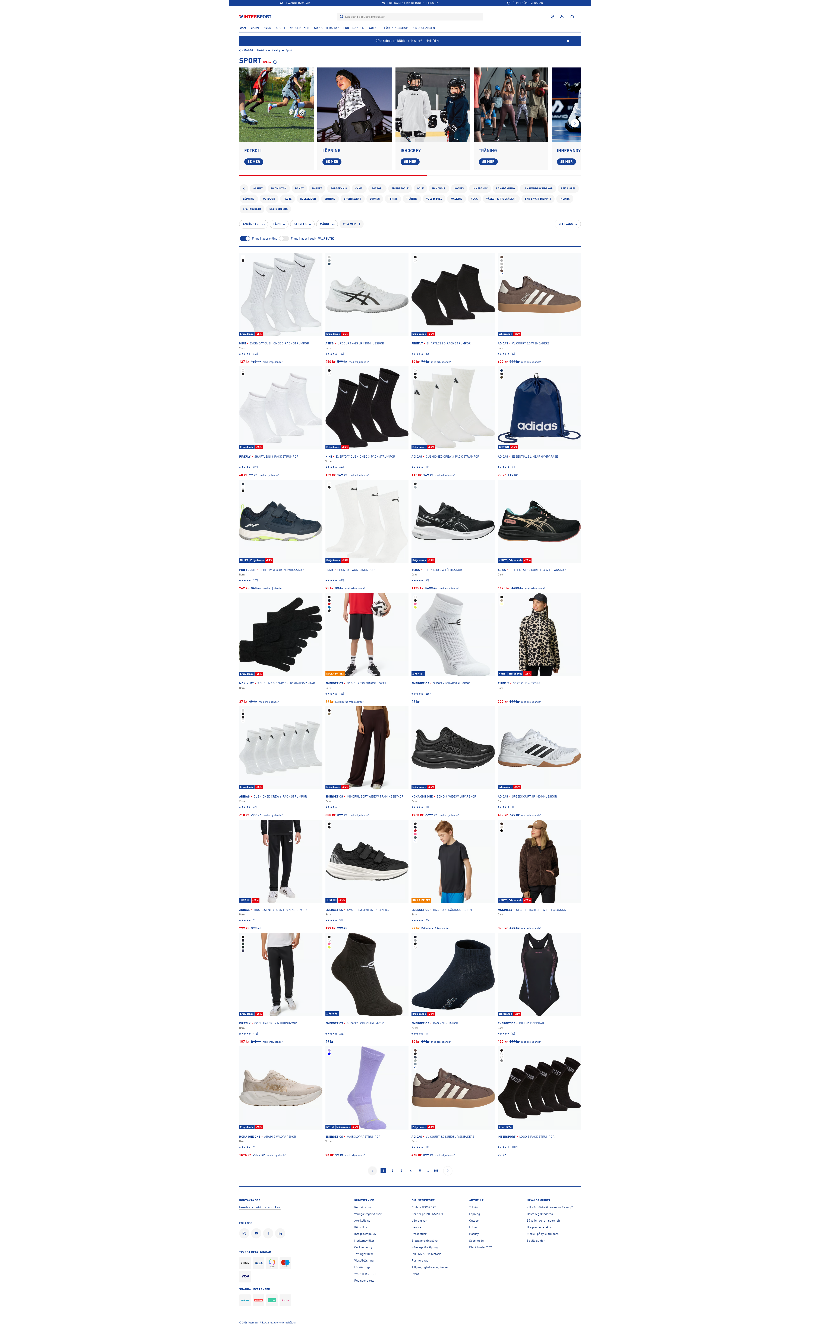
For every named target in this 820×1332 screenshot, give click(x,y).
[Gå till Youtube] (257, 1233)
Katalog (247, 50)
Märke (325, 224)
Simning (330, 198)
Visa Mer (349, 224)
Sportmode (476, 1240)
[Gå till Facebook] (269, 1233)
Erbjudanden (353, 27)
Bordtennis (339, 188)
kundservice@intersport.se (260, 1207)
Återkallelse (362, 1220)
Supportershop (326, 27)
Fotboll (377, 188)
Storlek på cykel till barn (543, 1233)
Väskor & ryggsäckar (501, 198)
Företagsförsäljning (425, 1247)
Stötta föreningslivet (425, 1240)
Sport (280, 27)
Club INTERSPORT (424, 1207)
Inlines (565, 198)
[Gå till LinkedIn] (281, 1233)
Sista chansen (424, 27)
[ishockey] (432, 104)
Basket (317, 188)
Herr (267, 27)
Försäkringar (363, 1267)
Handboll (439, 188)
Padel (288, 198)
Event (415, 1274)
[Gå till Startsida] (255, 17)
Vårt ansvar (419, 1220)
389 (436, 1170)
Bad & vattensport (538, 198)
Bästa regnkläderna (540, 1214)
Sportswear (352, 198)
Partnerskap (420, 1260)
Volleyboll (434, 198)
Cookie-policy (363, 1247)
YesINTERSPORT (365, 1274)
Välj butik (326, 238)
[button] (575, 123)
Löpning (249, 198)
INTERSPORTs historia (426, 1254)
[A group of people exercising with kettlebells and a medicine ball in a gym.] (511, 104)
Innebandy (480, 188)
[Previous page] (372, 1170)
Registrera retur (365, 1280)
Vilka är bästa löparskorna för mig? (550, 1207)
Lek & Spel (568, 188)
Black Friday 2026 (480, 1247)
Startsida (261, 50)
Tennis (393, 198)
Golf (420, 188)
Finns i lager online (264, 238)
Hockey (459, 188)
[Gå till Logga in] (562, 16)
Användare (251, 224)
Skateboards (278, 209)
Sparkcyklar (252, 209)
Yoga (474, 198)
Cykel (359, 188)
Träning (412, 198)
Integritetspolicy (365, 1233)
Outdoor (269, 198)
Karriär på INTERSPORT (427, 1214)
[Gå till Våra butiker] (552, 16)
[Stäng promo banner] (568, 41)
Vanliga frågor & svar (368, 1214)
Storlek (300, 224)
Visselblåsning (364, 1260)
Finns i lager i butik (303, 238)
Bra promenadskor (539, 1227)
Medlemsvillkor (364, 1240)
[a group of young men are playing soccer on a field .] (276, 104)
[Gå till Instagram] (245, 1233)
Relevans (565, 224)
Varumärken (299, 27)
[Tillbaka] (244, 188)
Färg (277, 224)
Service (416, 1227)
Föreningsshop (396, 27)
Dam (243, 27)
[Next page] (447, 1170)
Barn (255, 27)
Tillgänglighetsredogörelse (430, 1267)
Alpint (258, 188)
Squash (375, 198)
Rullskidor (308, 198)
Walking (457, 198)
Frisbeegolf (400, 188)
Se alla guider (536, 1240)
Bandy (299, 188)
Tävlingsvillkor (363, 1254)
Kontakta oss (362, 1207)
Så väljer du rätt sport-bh (543, 1220)
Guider (374, 27)
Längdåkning (505, 188)
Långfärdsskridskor (538, 188)
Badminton (279, 188)
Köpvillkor (361, 1227)
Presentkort (420, 1233)
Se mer (254, 162)
